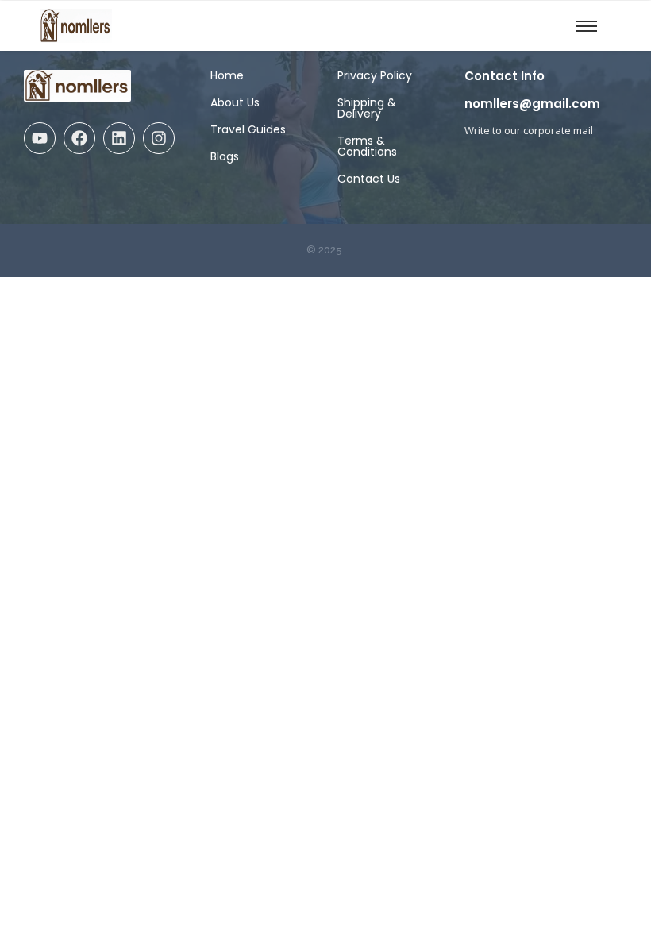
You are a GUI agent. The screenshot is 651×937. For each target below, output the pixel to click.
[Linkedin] (119, 138)
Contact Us (368, 179)
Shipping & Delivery (366, 107)
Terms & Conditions (367, 146)
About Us (235, 102)
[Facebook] (79, 138)
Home (227, 75)
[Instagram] (159, 138)
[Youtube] (40, 138)
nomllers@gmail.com (532, 103)
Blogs (224, 156)
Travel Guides (248, 129)
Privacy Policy (374, 75)
